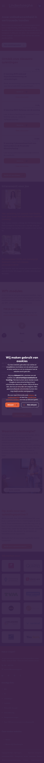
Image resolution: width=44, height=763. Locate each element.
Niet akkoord (32, 405)
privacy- (31, 395)
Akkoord (10, 405)
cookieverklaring (13, 397)
